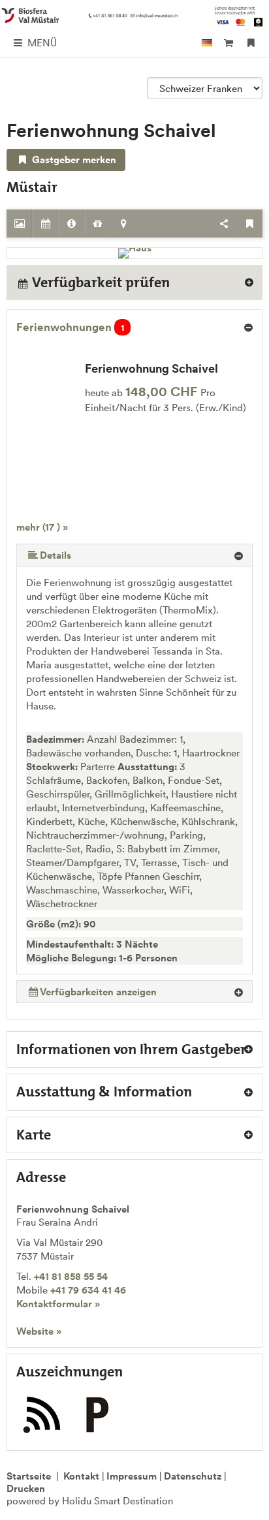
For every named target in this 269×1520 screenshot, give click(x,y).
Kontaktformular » (58, 1303)
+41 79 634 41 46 (88, 1290)
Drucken (26, 1488)
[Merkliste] (251, 43)
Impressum (131, 1476)
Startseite (29, 1476)
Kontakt (81, 1476)
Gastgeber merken (72, 159)
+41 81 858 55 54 (71, 1276)
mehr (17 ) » (42, 527)
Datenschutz (192, 1476)
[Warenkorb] (228, 43)
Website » (38, 1331)
